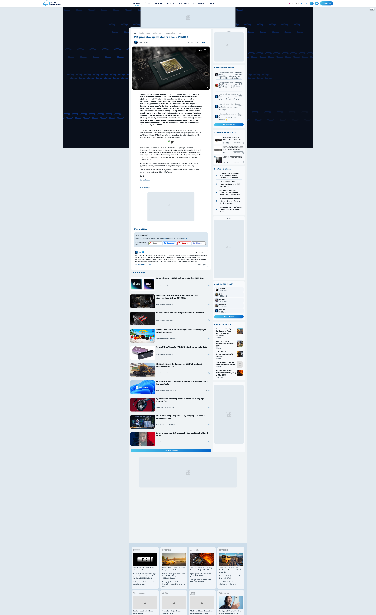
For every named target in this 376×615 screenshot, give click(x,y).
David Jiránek (160, 424)
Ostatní (148, 33)
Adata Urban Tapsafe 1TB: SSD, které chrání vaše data (181, 347)
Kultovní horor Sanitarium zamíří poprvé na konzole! (143, 583)
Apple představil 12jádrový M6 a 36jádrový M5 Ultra (180, 278)
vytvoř (185, 238)
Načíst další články (171, 450)
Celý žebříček (229, 316)
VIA (180, 33)
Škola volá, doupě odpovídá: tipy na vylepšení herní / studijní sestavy (180, 417)
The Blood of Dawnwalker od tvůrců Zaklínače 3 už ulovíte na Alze (201, 612)
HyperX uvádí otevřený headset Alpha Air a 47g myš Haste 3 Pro (180, 399)
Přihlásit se (327, 3)
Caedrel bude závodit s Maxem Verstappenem (143, 612)
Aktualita (141, 33)
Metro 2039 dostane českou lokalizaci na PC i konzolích (225, 354)
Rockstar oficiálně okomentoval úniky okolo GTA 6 (225, 344)
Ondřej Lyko (159, 407)
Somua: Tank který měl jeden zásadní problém (171, 612)
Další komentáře (229, 124)
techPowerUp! (145, 188)
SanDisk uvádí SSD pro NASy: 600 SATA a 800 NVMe (180, 312)
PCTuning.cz (220, 377)
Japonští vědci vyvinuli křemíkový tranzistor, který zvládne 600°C (226, 373)
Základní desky (157, 33)
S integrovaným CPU (170, 33)
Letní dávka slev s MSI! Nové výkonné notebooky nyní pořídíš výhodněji (181, 331)
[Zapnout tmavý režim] (317, 3)
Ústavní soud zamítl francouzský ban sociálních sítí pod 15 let (182, 434)
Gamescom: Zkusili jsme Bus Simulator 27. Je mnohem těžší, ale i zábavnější (225, 332)
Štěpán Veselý (143, 42)
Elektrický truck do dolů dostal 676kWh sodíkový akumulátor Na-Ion (179, 365)
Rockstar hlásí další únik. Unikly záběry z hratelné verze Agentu (143, 569)
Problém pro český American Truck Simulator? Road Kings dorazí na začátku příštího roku (173, 576)
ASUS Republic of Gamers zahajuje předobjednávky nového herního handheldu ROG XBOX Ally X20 (144, 576)
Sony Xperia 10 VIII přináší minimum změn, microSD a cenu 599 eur (230, 612)
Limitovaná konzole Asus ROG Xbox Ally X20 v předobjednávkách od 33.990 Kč (177, 296)
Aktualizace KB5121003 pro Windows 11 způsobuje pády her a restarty (182, 382)
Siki (140, 252)
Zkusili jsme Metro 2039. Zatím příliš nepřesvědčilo (225, 363)
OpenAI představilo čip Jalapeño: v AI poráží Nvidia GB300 (202, 575)
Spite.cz (218, 337)
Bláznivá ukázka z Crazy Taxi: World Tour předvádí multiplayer (173, 569)
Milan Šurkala (160, 285)
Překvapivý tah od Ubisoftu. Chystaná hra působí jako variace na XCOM (173, 584)
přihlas (165, 238)
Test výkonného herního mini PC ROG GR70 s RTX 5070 (200, 581)
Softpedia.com (145, 180)
